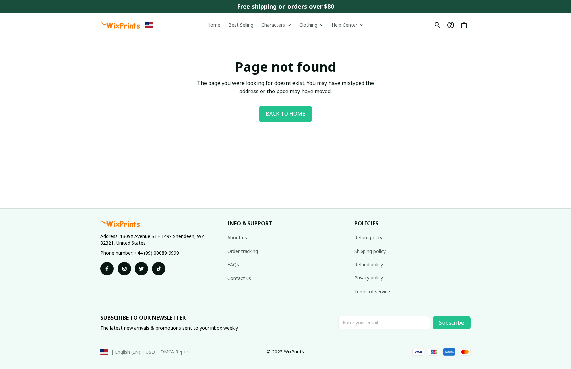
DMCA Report (175, 352)
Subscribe (451, 322)
